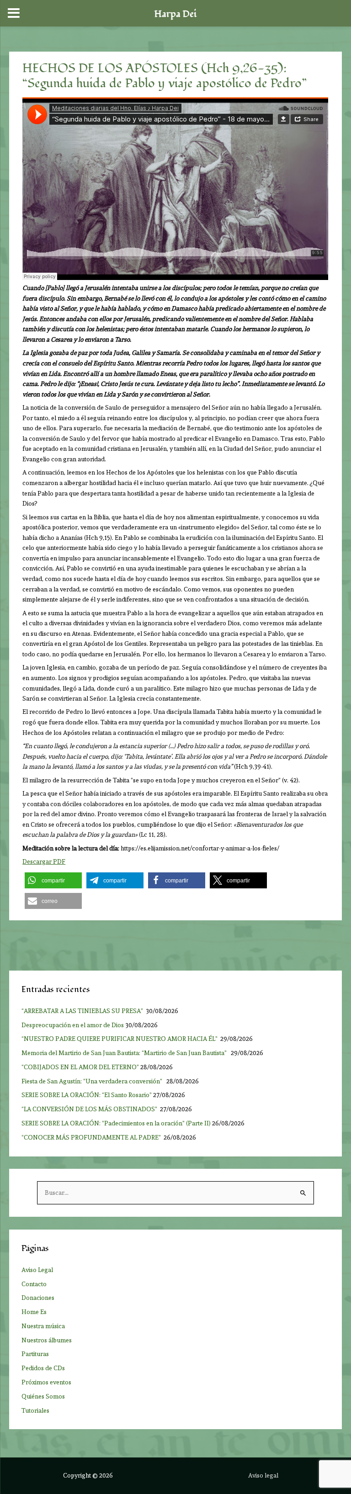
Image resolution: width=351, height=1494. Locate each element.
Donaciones (37, 1297)
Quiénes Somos (43, 1396)
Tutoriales (35, 1410)
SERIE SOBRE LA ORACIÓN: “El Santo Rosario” (86, 1094)
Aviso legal (263, 1475)
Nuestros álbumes (46, 1340)
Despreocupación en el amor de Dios (72, 1025)
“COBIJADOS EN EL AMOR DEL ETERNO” (80, 1067)
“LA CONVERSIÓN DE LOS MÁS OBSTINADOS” (90, 1109)
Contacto (34, 1284)
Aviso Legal (37, 1269)
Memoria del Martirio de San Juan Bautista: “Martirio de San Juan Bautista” (125, 1052)
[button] (53, 880)
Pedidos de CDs (43, 1368)
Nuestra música (43, 1326)
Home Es (34, 1311)
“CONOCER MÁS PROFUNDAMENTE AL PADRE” (91, 1137)
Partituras (35, 1353)
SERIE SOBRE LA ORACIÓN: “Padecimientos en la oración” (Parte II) (116, 1123)
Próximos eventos (46, 1382)
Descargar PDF (43, 861)
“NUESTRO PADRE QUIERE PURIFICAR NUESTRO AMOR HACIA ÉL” (120, 1038)
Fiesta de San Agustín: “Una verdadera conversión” (93, 1081)
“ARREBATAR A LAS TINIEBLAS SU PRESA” (82, 1010)
